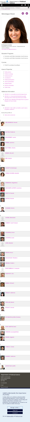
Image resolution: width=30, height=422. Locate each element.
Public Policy (7, 87)
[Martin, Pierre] (2, 254)
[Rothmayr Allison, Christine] (2, 318)
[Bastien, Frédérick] (2, 133)
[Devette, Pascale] (2, 195)
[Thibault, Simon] (2, 348)
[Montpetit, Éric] (2, 275)
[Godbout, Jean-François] (2, 224)
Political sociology (9, 74)
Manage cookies (15, 407)
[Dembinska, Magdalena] (2, 184)
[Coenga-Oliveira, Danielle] (2, 174)
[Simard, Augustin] (2, 338)
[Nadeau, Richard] (2, 284)
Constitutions (8, 77)
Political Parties (8, 83)
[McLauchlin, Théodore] (2, 259)
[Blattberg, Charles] (2, 149)
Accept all (15, 413)
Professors (18, 7)
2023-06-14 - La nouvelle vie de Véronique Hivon (16, 94)
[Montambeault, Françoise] (2, 270)
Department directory (9, 7)
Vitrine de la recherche (10, 115)
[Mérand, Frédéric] (2, 264)
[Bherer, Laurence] (2, 144)
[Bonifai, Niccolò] (2, 154)
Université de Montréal (4, 1)
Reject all (15, 410)
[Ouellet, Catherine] (2, 294)
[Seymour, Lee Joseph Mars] (2, 333)
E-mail (2, 385)
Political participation (9, 79)
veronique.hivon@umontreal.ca (9, 49)
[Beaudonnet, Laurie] (2, 139)
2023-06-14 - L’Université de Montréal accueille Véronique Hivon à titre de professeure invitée (15, 96)
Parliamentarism (8, 76)
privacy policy (10, 416)
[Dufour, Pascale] (2, 200)
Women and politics (9, 85)
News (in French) (4, 387)
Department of (18, 2)
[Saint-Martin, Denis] (2, 328)
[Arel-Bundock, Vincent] (2, 124)
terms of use (19, 416)
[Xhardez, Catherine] (2, 358)
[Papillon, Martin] (2, 304)
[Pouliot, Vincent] (2, 309)
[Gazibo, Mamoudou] (2, 219)
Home (2, 7)
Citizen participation (9, 81)
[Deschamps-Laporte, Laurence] (2, 189)
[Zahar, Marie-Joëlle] (2, 367)
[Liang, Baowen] (2, 244)
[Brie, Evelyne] (2, 160)
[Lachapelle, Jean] (2, 239)
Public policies (8, 72)
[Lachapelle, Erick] (2, 234)
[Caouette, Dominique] (2, 169)
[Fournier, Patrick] (2, 209)
